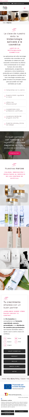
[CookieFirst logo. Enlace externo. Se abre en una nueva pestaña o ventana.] (1, 398)
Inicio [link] (4, 22)
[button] (24, 8)
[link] (6, 3)
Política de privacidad (23, 397)
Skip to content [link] (4, 1)
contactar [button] (14, 153)
